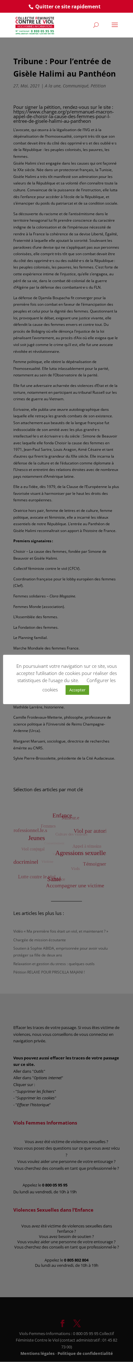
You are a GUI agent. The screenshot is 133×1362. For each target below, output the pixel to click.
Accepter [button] (77, 690)
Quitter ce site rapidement (68, 6)
